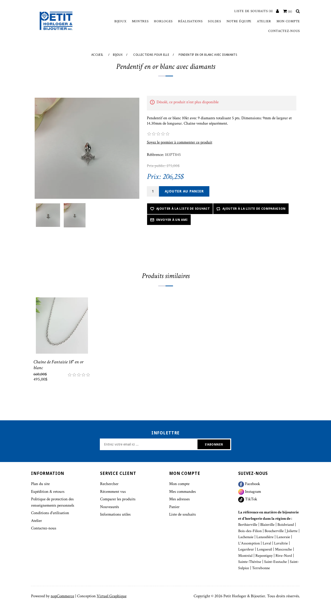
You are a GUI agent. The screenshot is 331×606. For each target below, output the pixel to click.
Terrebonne (261, 568)
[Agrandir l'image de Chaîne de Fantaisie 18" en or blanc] (62, 326)
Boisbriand (285, 524)
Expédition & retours (47, 491)
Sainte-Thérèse (249, 561)
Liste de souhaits (182, 514)
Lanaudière (265, 537)
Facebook (252, 483)
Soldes (214, 21)
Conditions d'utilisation (50, 513)
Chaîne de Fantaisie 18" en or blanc (58, 365)
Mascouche (283, 549)
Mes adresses (179, 499)
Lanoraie (283, 537)
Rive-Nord (284, 555)
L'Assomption (249, 543)
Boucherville (274, 531)
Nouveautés (109, 507)
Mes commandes (182, 491)
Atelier (264, 21)
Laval (267, 543)
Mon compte (288, 21)
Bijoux (120, 21)
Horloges (163, 21)
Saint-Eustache (275, 561)
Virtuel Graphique (111, 596)
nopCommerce (62, 596)
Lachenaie (245, 537)
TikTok (250, 499)
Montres (140, 21)
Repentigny (264, 555)
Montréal (245, 555)
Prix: (154, 177)
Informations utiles (115, 514)
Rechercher (109, 483)
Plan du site (40, 483)
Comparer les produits (117, 499)
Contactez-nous (284, 31)
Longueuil (264, 549)
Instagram (252, 491)
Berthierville (247, 524)
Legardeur (246, 549)
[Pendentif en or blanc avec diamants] (48, 215)
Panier (174, 507)
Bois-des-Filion (250, 531)
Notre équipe (239, 21)
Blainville (267, 524)
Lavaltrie (281, 543)
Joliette (292, 531)
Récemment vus (113, 491)
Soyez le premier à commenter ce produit (179, 142)
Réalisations (190, 21)
